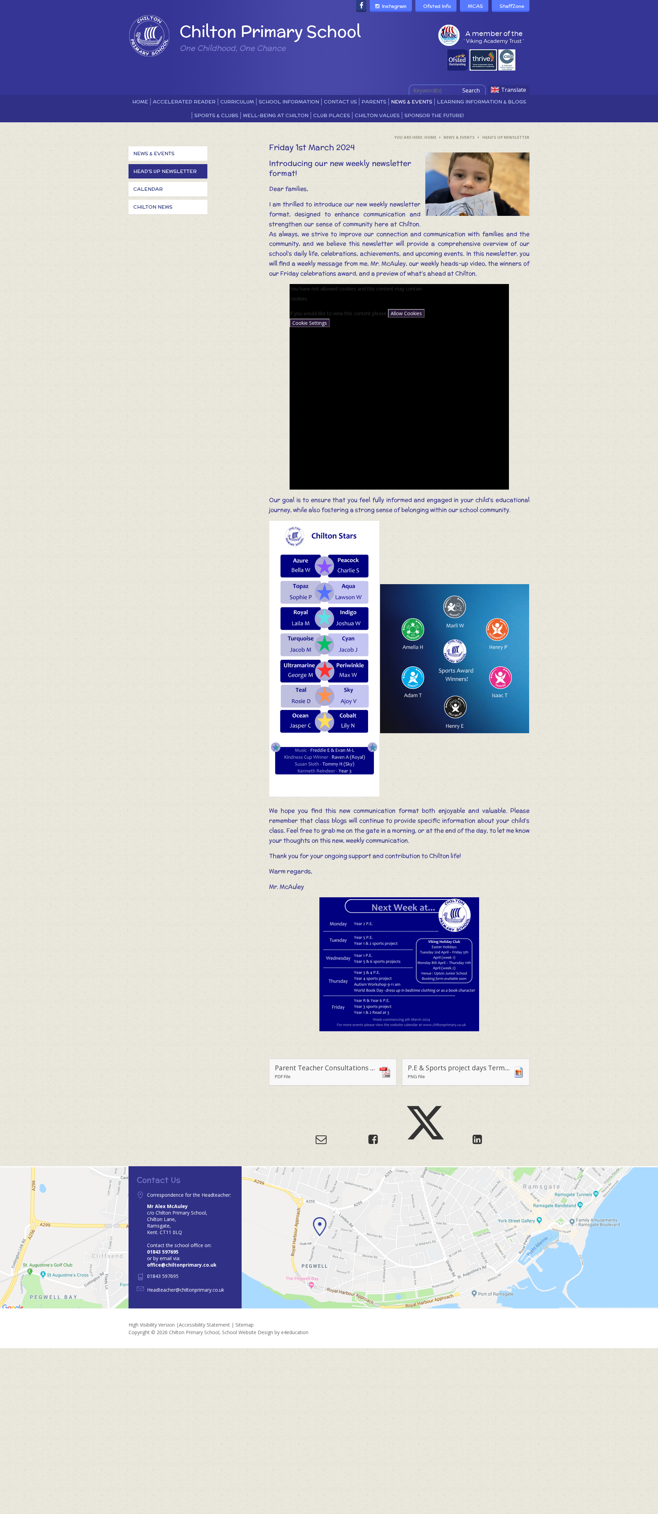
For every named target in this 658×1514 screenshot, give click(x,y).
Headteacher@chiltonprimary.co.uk (185, 1290)
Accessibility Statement (204, 1324)
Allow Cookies (406, 313)
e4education (294, 1332)
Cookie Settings (309, 323)
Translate (513, 90)
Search (471, 90)
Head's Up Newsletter (505, 137)
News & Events (459, 137)
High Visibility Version (152, 1324)
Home (430, 137)
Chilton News (152, 207)
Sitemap (244, 1324)
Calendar (148, 189)
